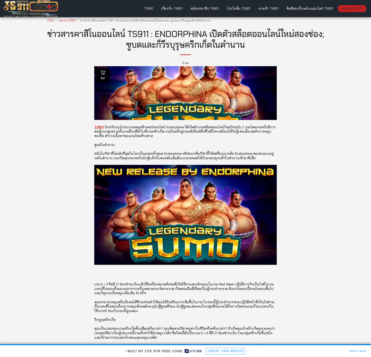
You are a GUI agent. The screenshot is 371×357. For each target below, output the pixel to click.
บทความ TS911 (67, 20)
